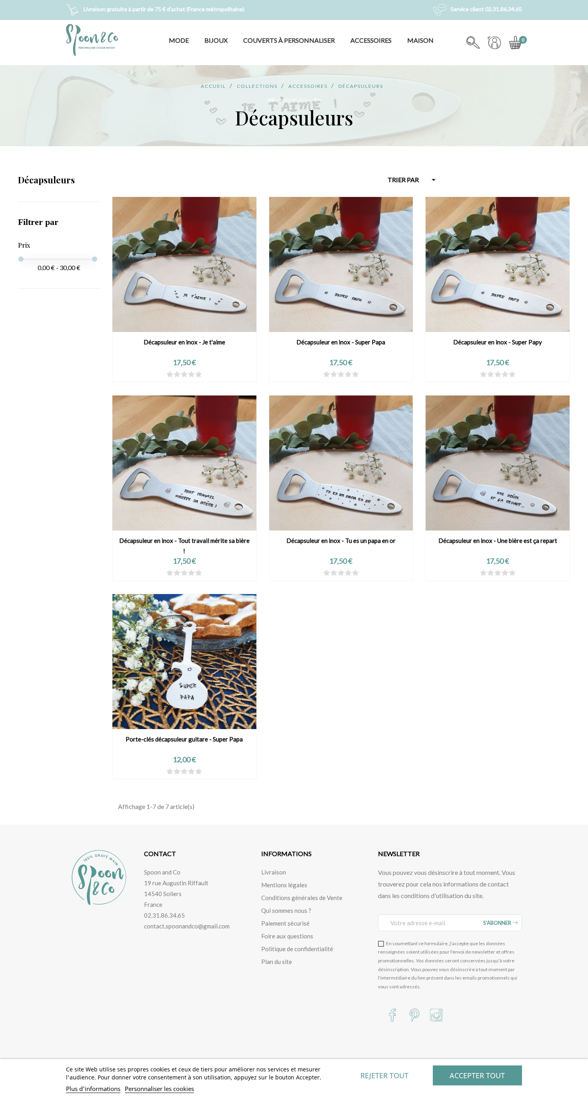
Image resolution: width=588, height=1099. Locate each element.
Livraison (273, 872)
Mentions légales (284, 884)
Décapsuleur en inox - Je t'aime (184, 342)
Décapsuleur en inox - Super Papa (340, 342)
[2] (177, 374)
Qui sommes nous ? (286, 910)
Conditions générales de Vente (301, 897)
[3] (184, 374)
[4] (191, 374)
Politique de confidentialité (297, 948)
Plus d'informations (93, 1089)
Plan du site (276, 961)
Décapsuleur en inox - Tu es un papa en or (341, 540)
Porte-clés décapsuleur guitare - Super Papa (184, 739)
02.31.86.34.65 (164, 915)
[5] (199, 374)
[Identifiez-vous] (494, 46)
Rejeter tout (384, 1075)
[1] (170, 374)
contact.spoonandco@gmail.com (187, 926)
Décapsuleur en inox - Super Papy (497, 342)
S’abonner (497, 923)
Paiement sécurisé (285, 923)
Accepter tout (477, 1075)
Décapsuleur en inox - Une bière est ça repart (497, 540)
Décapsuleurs (46, 180)
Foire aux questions (287, 936)
